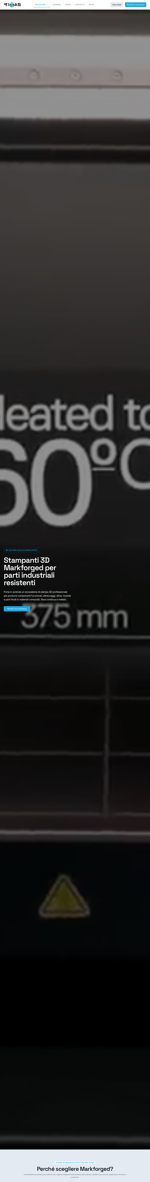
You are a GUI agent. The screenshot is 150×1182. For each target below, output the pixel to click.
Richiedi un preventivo (135, 5)
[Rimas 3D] (12, 4)
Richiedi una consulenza (17, 609)
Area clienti (116, 5)
